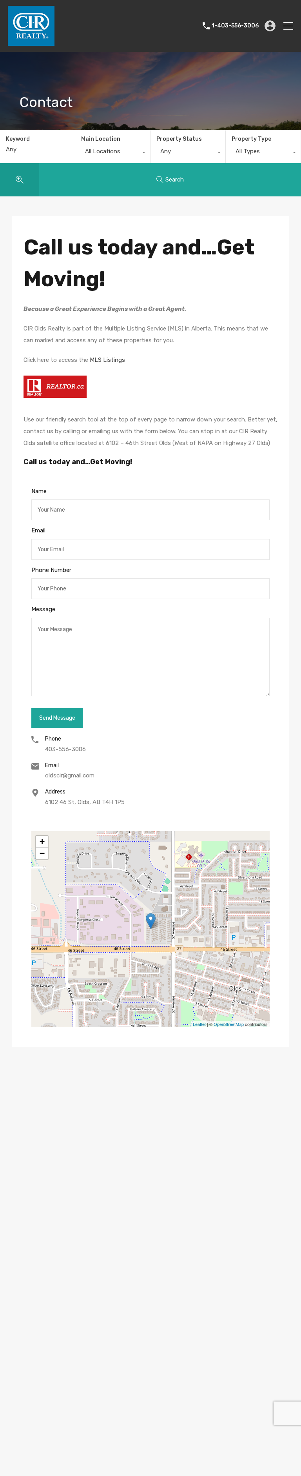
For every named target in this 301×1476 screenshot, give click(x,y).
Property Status (179, 139)
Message (43, 609)
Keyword (18, 139)
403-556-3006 (65, 749)
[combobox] (112, 153)
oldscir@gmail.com (69, 775)
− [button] (42, 853)
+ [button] (42, 841)
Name (39, 491)
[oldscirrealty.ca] (31, 42)
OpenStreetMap (229, 1024)
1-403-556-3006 (235, 26)
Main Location (100, 139)
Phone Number (51, 570)
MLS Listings (107, 359)
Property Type (251, 139)
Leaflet (199, 1024)
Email (38, 530)
